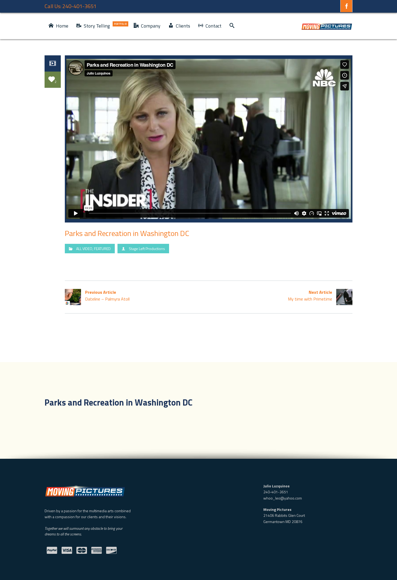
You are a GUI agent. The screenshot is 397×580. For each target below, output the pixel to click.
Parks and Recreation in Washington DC (127, 233)
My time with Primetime (310, 295)
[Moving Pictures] (326, 26)
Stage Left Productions (147, 248)
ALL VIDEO (84, 248)
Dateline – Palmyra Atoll (107, 295)
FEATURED (102, 248)
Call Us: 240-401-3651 (70, 6)
